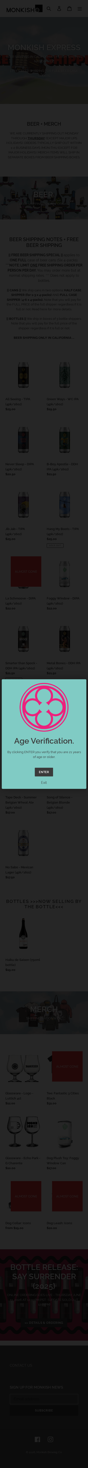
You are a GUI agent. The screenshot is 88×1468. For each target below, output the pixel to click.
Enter (44, 772)
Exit (44, 783)
